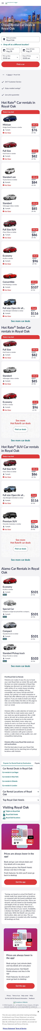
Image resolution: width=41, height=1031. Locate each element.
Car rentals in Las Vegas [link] (10, 772)
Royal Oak (10, 40)
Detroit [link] (10, 74)
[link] (20, 811)
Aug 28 (9, 51)
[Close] (38, 1011)
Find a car (20, 64)
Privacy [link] (9, 995)
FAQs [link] (31, 995)
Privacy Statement (9, 1028)
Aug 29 (29, 51)
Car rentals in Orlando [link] (9, 781)
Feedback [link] (32, 998)
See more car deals (20, 321)
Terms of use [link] (16, 995)
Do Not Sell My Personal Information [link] (16, 998)
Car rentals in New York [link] (10, 777)
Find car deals (20, 429)
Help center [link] (24, 995)
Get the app (20, 882)
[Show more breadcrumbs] (3, 75)
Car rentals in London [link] (9, 785)
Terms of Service (21, 1028)
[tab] (17, 763)
